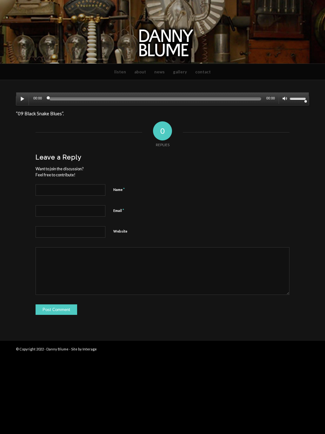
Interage (90, 349)
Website (120, 231)
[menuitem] (120, 72)
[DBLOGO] (162, 32)
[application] (162, 100)
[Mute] (285, 99)
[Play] (22, 98)
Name (119, 189)
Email (118, 210)
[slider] (299, 98)
